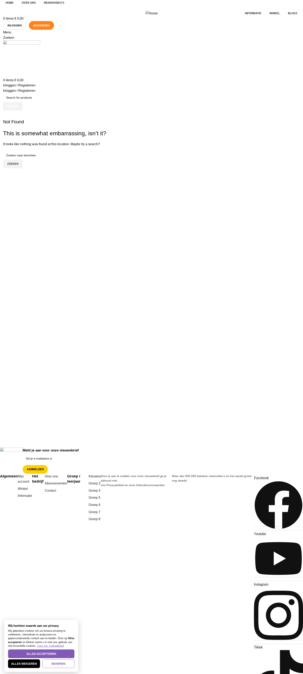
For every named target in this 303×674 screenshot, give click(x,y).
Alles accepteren (41, 653)
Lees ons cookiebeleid (50, 645)
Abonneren (41, 25)
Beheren (58, 663)
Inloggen (14, 25)
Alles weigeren (24, 663)
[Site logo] (21, 58)
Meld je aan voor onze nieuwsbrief (51, 450)
